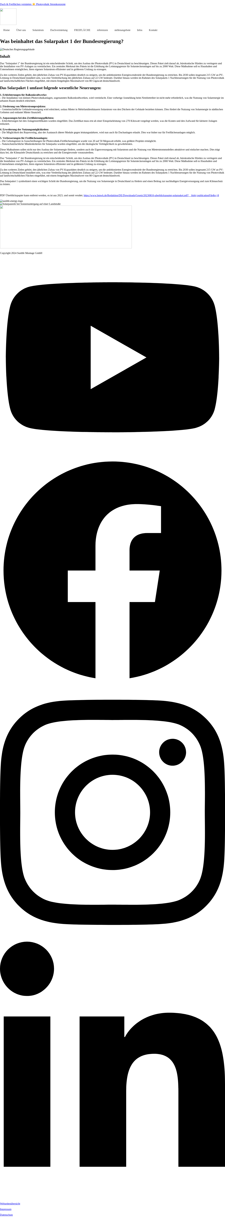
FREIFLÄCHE (82, 30)
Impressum (5, 1209)
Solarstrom (38, 30)
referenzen (102, 30)
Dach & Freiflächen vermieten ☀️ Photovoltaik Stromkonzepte (33, 4)
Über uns (21, 30)
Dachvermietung (59, 30)
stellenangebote (122, 30)
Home (6, 30)
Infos (139, 30)
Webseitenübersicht (10, 1203)
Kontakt (153, 30)
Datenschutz (6, 1214)
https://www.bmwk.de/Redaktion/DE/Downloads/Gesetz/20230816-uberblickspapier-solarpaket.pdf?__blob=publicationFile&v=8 (151, 195)
